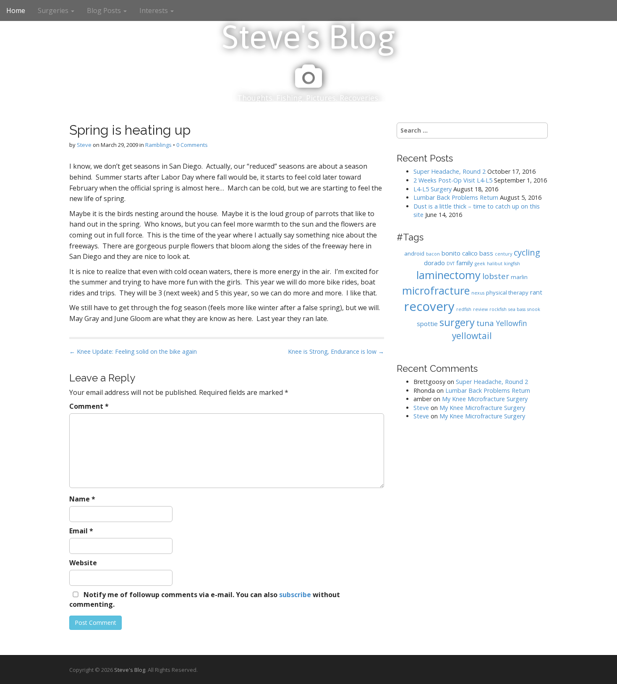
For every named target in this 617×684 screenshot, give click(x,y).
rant (536, 292)
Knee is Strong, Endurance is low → (336, 351)
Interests (154, 10)
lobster (495, 276)
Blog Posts (105, 10)
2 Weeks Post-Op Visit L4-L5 (452, 180)
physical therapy (507, 292)
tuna (485, 323)
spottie (427, 323)
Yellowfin (511, 323)
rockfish (498, 309)
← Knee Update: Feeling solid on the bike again (133, 351)
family (464, 262)
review (480, 309)
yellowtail (472, 336)
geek (480, 263)
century (503, 254)
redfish (463, 309)
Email (81, 530)
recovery (429, 306)
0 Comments (192, 145)
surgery (457, 322)
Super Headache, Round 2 (449, 171)
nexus (477, 293)
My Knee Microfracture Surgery (485, 399)
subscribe (295, 594)
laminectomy (448, 275)
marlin (519, 277)
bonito (451, 253)
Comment (89, 406)
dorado (434, 262)
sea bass (516, 309)
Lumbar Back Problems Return (455, 197)
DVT (451, 263)
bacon (433, 254)
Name (82, 499)
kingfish (512, 263)
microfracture (436, 290)
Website (83, 562)
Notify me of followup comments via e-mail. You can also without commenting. (204, 599)
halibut (494, 263)
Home (15, 10)
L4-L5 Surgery (432, 189)
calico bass (477, 253)
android (414, 253)
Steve (84, 145)
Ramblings (158, 145)
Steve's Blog (308, 36)
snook (533, 309)
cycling (527, 252)
